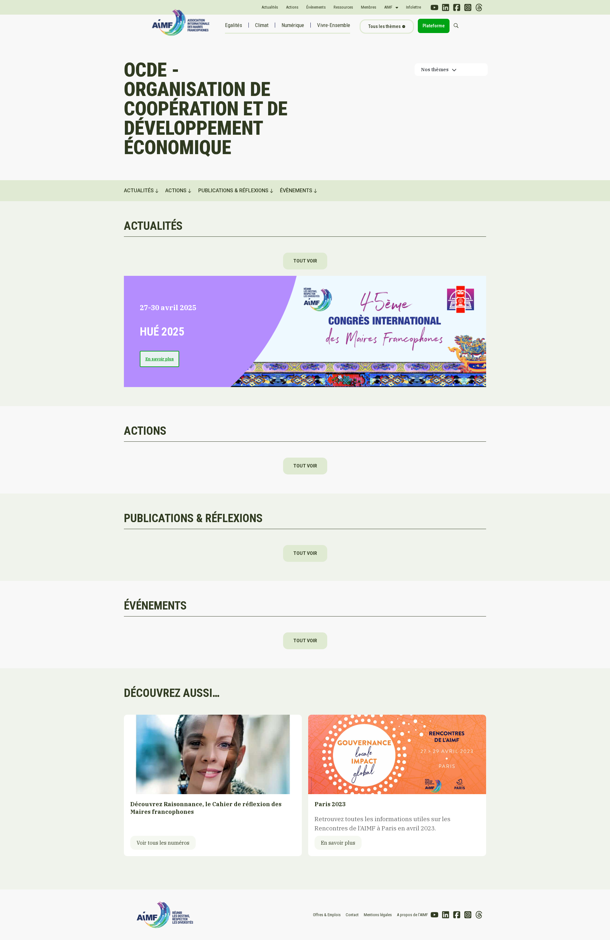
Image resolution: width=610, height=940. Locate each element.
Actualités (269, 7)
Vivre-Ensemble (333, 25)
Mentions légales (378, 914)
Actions (292, 7)
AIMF (388, 7)
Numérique (292, 25)
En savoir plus (159, 359)
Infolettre (413, 7)
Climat (261, 25)
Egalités (233, 25)
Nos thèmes (435, 69)
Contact (352, 914)
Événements (316, 7)
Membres (368, 7)
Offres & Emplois (327, 914)
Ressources (343, 7)
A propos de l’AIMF (412, 914)
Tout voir (305, 260)
